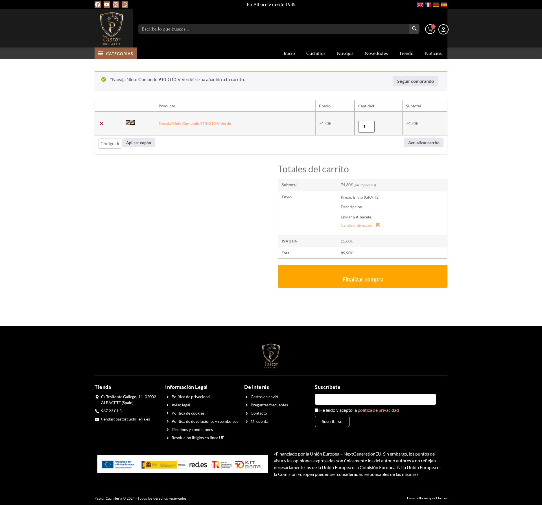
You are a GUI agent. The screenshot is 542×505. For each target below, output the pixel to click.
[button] (100, 53)
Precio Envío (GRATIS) (360, 197)
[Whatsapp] (125, 4)
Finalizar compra (362, 279)
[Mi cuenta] (443, 29)
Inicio (289, 53)
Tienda (406, 53)
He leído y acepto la (359, 410)
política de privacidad (378, 410)
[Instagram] (116, 4)
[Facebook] (98, 4)
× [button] (101, 123)
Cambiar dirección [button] (357, 225)
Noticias (433, 53)
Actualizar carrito (424, 142)
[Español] (443, 4)
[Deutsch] (436, 4)
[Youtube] (107, 4)
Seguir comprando (415, 81)
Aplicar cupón (138, 142)
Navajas (345, 53)
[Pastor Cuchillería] (111, 28)
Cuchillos (315, 53)
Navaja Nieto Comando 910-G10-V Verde (195, 123)
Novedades (376, 53)
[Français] (428, 4)
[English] (420, 4)
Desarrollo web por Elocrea (427, 498)
